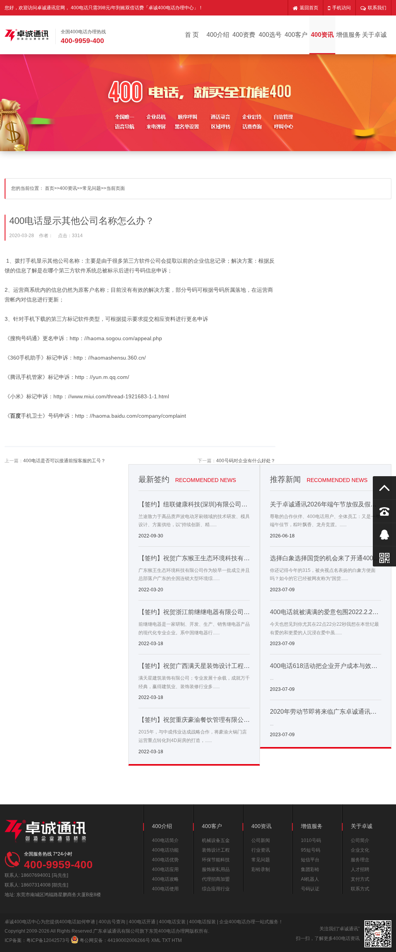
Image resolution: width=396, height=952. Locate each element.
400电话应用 (165, 869)
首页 (49, 188)
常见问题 (91, 188)
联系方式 (360, 889)
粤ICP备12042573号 (48, 940)
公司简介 (360, 840)
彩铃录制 (260, 869)
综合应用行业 (216, 889)
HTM (177, 940)
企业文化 (360, 850)
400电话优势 (165, 859)
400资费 (243, 34)
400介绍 (218, 34)
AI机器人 (310, 879)
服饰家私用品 (216, 869)
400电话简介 (165, 840)
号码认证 (310, 889)
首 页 (192, 34)
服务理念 (360, 859)
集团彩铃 (310, 869)
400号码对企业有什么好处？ (245, 460)
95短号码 (310, 850)
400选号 (270, 34)
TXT (166, 940)
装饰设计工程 (216, 850)
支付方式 (360, 879)
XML (156, 940)
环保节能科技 (216, 859)
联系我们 (377, 7)
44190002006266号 (129, 940)
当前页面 (115, 188)
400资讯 (322, 34)
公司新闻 (260, 840)
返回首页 (309, 7)
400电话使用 (165, 889)
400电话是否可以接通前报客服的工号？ (64, 460)
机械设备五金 (216, 840)
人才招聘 (360, 869)
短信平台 (310, 859)
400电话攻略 (165, 879)
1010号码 (311, 840)
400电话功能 (165, 850)
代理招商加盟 (216, 879)
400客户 (296, 34)
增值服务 (348, 34)
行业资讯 (260, 850)
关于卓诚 (374, 34)
